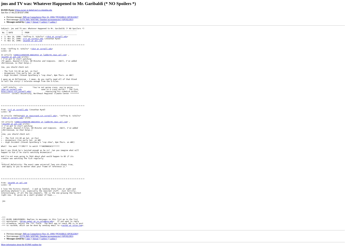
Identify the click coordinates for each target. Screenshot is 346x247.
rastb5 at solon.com (72, 225)
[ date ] (28, 22)
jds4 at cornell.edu (56, 37)
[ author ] (53, 22)
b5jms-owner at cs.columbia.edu (37, 221)
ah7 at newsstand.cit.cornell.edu (39, 116)
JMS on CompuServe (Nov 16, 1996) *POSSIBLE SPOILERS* (50, 17)
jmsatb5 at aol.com (32, 41)
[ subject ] (44, 22)
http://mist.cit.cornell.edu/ (16, 91)
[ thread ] (35, 22)
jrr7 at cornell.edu (33, 39)
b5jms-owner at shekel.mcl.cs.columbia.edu (33, 10)
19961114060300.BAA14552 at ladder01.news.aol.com (40, 55)
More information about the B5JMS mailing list (21, 244)
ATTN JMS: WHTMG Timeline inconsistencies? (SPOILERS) (46, 19)
